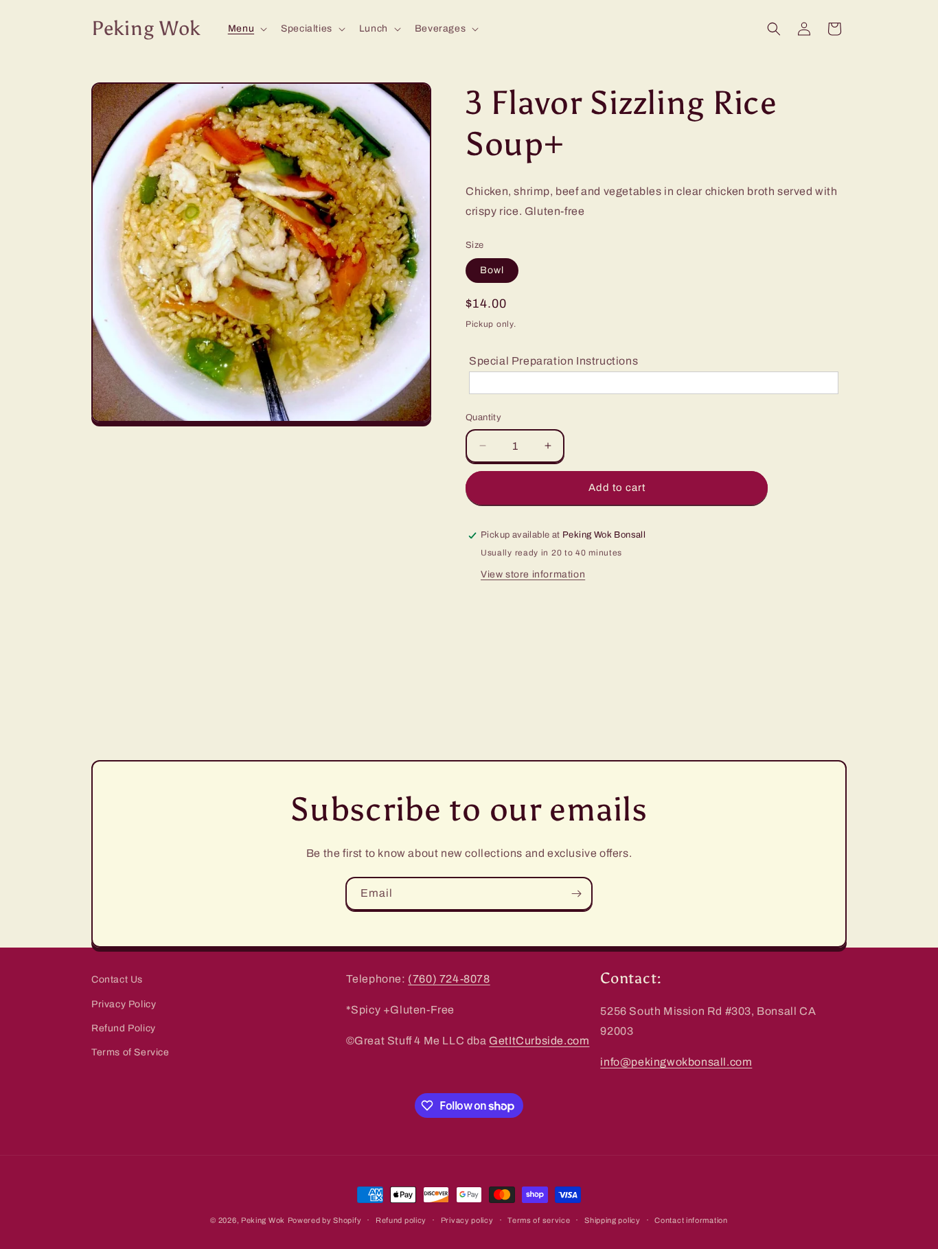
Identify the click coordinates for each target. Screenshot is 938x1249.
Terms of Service (130, 1052)
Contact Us (117, 979)
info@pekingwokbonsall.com (676, 1062)
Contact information (690, 1220)
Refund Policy (123, 1028)
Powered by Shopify (325, 1220)
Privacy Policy (123, 1004)
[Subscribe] (576, 893)
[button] (246, 28)
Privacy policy (467, 1220)
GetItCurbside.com (539, 1040)
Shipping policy (612, 1220)
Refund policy (401, 1220)
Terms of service (538, 1220)
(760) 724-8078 (449, 979)
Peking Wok (263, 1220)
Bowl (492, 270)
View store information (533, 574)
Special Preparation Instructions (553, 361)
